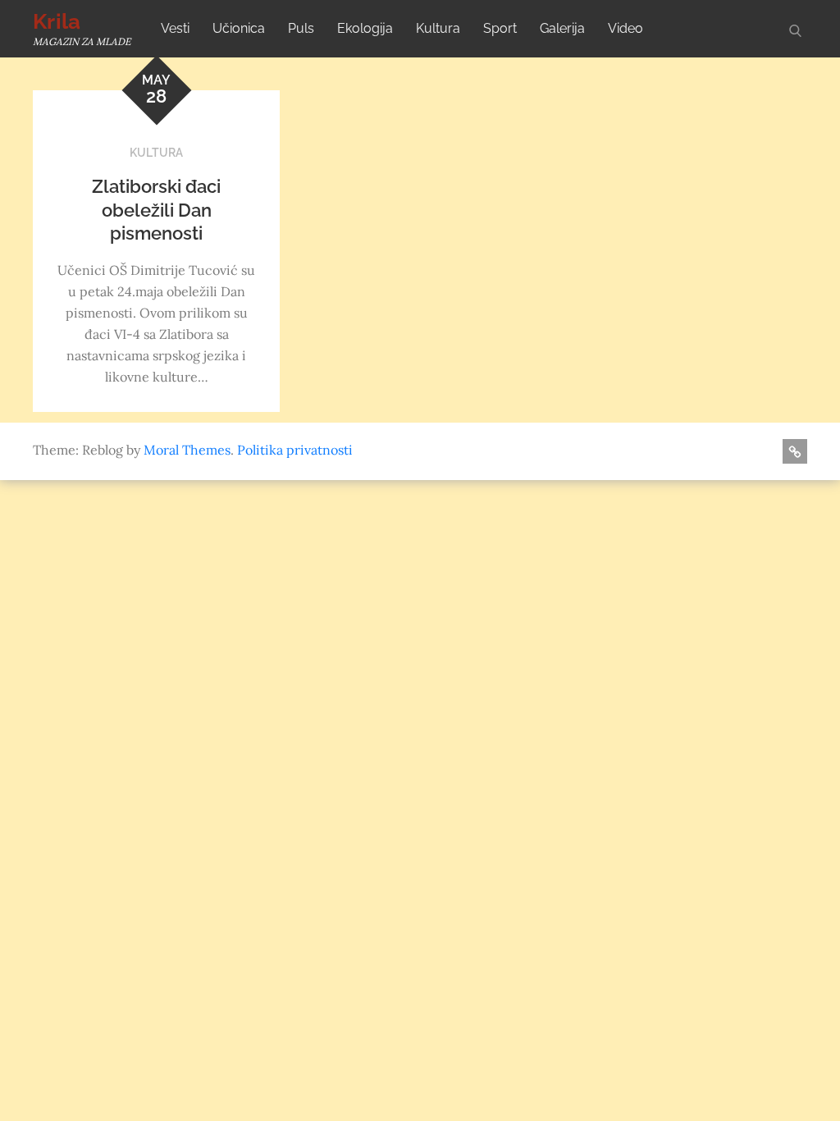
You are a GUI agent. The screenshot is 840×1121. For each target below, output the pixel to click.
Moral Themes (187, 450)
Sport (500, 28)
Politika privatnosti (295, 450)
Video (625, 28)
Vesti (175, 28)
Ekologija (365, 28)
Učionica (238, 28)
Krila (56, 21)
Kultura (438, 28)
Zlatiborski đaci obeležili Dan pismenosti (156, 210)
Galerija (562, 28)
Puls (301, 28)
